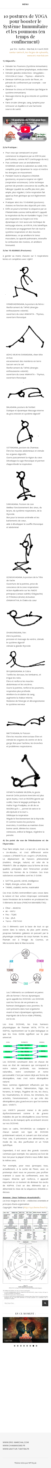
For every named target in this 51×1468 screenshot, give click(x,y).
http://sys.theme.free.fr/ (35, 1207)
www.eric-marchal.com (37, 55)
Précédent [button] (6, 1329)
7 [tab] (33, 1346)
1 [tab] (14, 1346)
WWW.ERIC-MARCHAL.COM (16, 1442)
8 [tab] (36, 1346)
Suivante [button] (45, 1329)
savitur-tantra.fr (16, 52)
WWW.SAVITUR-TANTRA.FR (16, 1448)
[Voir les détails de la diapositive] (25, 1330)
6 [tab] (30, 1346)
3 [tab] (21, 1346)
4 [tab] (24, 1346)
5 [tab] (27, 1346)
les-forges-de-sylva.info (36, 52)
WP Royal (32, 1463)
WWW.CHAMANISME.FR (14, 1445)
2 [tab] (17, 1346)
